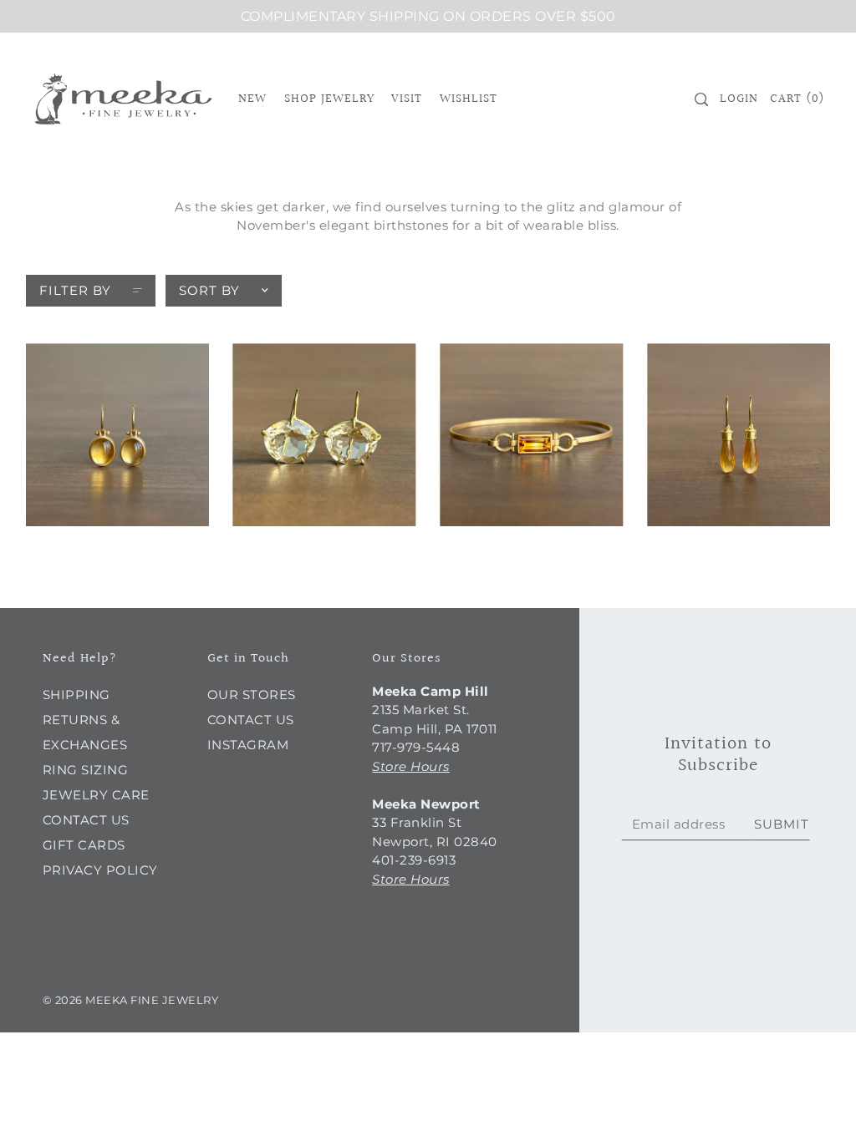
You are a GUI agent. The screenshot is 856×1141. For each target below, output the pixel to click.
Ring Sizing (86, 770)
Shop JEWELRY (329, 99)
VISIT (406, 99)
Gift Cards (84, 845)
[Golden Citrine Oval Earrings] (117, 434)
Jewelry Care (96, 795)
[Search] (701, 99)
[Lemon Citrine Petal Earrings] (323, 434)
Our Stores (251, 694)
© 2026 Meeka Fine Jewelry (131, 1000)
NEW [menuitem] (252, 99)
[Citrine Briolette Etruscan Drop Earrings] (738, 434)
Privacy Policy (100, 870)
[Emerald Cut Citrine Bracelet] (531, 434)
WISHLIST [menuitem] (468, 99)
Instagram (248, 745)
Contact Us (86, 820)
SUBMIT (781, 824)
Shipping (76, 694)
